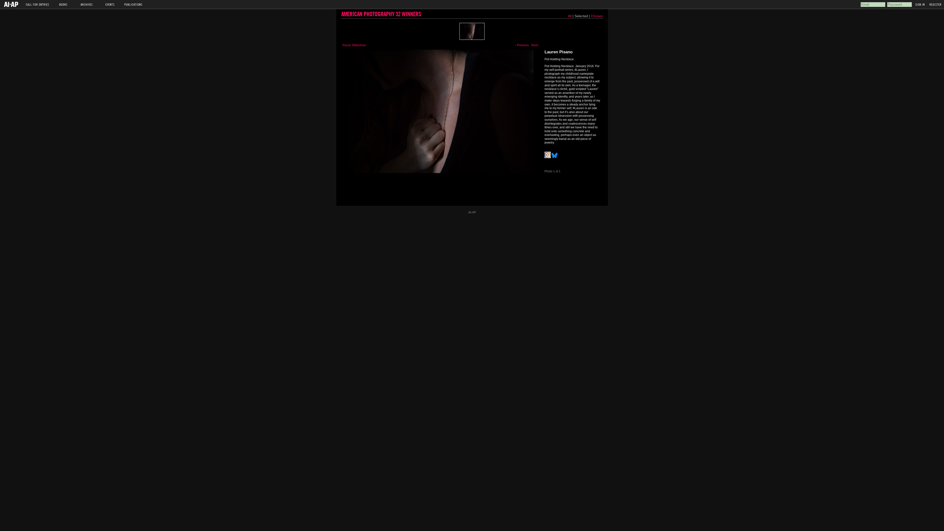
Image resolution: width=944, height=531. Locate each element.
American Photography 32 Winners (381, 14)
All (570, 16)
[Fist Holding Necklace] (472, 31)
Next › (535, 45)
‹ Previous (522, 45)
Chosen (597, 16)
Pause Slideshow (354, 45)
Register (935, 4)
